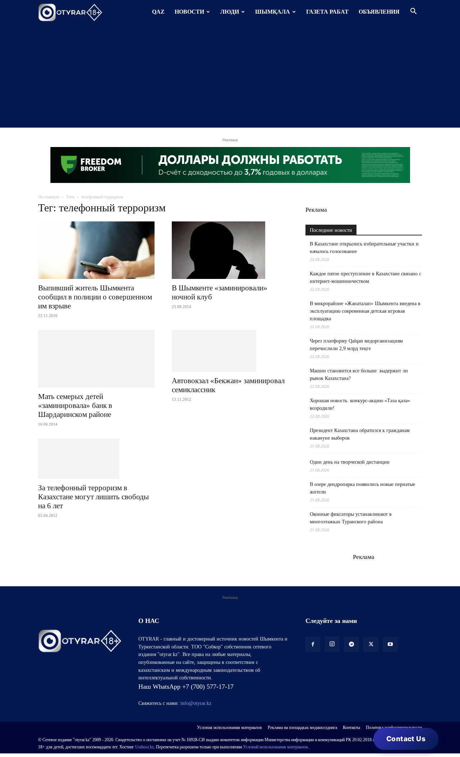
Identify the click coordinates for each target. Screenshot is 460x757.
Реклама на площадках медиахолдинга (302, 727)
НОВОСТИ (189, 12)
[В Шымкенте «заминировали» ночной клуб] (230, 250)
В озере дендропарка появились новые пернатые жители (362, 488)
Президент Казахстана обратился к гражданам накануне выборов (360, 434)
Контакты (351, 727)
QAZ (158, 12)
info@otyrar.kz (195, 703)
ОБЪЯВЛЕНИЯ (379, 12)
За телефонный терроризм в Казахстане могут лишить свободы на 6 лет (93, 496)
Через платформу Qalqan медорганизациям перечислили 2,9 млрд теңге (356, 344)
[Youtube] (390, 644)
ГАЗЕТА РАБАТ (327, 12)
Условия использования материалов (229, 727)
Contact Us (406, 739)
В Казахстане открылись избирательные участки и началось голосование (364, 247)
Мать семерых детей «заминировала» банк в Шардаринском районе (75, 405)
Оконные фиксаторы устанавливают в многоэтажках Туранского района (351, 517)
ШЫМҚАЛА (272, 12)
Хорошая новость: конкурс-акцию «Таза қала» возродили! (360, 404)
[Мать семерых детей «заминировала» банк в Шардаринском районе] (96, 358)
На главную (48, 196)
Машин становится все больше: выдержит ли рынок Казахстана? (359, 374)
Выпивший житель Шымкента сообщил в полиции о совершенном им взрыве (95, 297)
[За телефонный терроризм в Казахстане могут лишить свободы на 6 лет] (96, 459)
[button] (413, 12)
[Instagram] (332, 644)
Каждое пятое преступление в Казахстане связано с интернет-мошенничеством (365, 277)
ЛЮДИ (229, 12)
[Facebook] (312, 644)
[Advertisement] (230, 77)
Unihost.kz (144, 746)
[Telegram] (351, 644)
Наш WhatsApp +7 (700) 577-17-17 (186, 686)
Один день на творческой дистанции (350, 462)
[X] (371, 644)
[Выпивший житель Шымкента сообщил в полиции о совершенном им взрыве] (96, 250)
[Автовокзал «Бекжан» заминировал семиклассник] (230, 351)
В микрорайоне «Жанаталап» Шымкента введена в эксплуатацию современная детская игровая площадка (365, 311)
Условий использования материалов (275, 746)
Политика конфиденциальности (394, 727)
